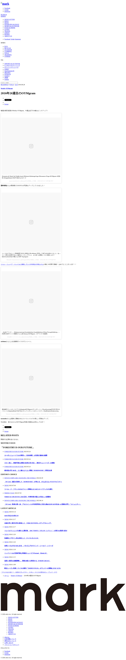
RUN (6, 46)
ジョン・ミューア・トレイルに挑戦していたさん (22, 264)
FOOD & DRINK (9, 28)
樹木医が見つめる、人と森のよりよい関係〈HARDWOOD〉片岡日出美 (28, 470)
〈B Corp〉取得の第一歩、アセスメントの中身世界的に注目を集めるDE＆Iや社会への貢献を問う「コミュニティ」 (42, 504)
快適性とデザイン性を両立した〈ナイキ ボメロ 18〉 (21, 538)
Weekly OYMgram (7, 88)
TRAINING (8, 55)
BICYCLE (7, 48)
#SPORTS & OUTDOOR (12, 63)
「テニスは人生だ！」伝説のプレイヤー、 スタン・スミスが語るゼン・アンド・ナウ (29, 572)
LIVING (7, 29)
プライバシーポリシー (11, 644)
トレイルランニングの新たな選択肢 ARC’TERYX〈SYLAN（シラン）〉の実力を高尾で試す (35, 530)
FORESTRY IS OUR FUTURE (14, 451)
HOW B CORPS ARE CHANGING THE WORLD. (20, 478)
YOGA (6, 53)
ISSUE (6, 21)
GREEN (7, 33)
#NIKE (6, 69)
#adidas (6, 79)
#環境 (6, 77)
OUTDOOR (8, 50)
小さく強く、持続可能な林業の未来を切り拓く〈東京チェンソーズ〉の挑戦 (29, 463)
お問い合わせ (8, 643)
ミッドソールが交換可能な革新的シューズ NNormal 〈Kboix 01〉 (26, 553)
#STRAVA (7, 74)
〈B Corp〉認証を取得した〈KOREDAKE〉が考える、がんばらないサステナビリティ (33, 481)
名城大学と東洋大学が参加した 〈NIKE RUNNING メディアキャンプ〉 (28, 523)
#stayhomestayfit (9, 71)
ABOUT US (8, 36)
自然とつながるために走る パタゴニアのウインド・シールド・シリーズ (28, 545)
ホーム (6, 575)
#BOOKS (7, 72)
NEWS (6, 23)
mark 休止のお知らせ (11, 515)
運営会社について (10, 641)
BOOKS (7, 34)
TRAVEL (7, 31)
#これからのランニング (12, 65)
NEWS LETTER (9, 19)
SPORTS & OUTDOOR (11, 26)
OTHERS (7, 56)
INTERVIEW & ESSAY (11, 24)
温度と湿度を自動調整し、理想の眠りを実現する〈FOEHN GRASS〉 (27, 561)
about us (6, 637)
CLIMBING (8, 51)
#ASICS (6, 76)
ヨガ (16, 84)
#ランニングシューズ (11, 67)
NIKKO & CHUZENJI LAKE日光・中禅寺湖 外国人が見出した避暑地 (27, 497)
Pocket (6, 104)
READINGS (4, 84)
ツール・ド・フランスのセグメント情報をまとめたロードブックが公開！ (28, 489)
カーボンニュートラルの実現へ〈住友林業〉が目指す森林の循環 (25, 455)
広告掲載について (10, 639)
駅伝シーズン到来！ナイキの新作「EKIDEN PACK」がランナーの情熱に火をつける (32, 568)
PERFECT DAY (9, 493)
